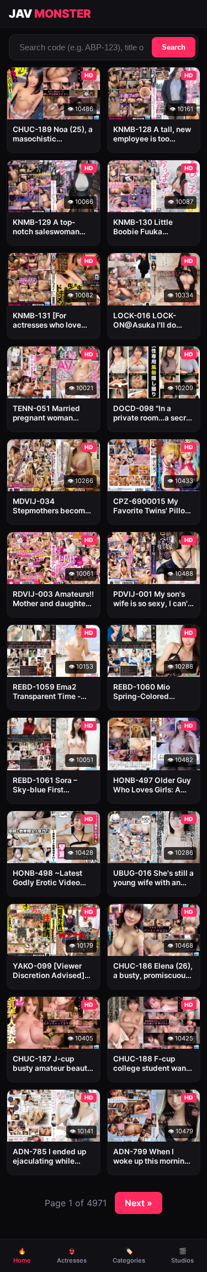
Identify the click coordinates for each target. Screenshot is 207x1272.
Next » (138, 1202)
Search (173, 47)
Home (22, 1255)
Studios (182, 1255)
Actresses (72, 1255)
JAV (50, 13)
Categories (129, 1255)
